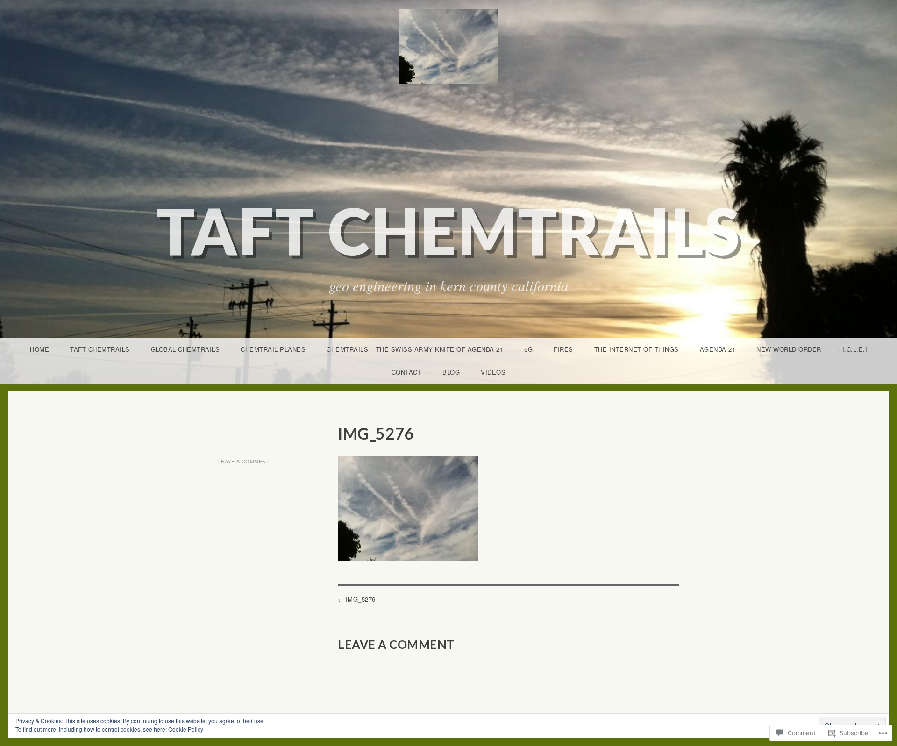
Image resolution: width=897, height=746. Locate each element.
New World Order (788, 349)
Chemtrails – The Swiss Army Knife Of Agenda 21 (415, 349)
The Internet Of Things (636, 349)
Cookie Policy (185, 729)
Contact (407, 372)
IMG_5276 (361, 599)
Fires (563, 349)
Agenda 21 (718, 349)
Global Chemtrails (185, 349)
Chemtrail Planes (273, 349)
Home (39, 349)
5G (528, 349)
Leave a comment (244, 461)
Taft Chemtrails (449, 230)
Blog (451, 372)
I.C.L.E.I (855, 349)
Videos (493, 372)
